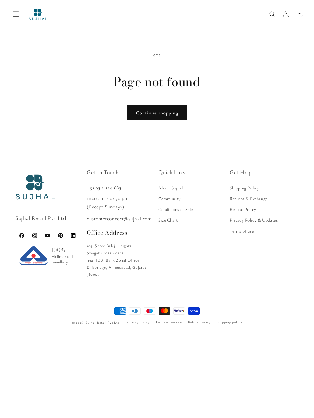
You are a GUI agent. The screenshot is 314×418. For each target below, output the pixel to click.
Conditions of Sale (175, 209)
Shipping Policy (244, 188)
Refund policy (199, 321)
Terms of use (242, 231)
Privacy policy (138, 321)
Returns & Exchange (249, 198)
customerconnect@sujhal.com (119, 218)
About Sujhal (170, 188)
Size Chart (168, 220)
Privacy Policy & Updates (254, 220)
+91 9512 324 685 (104, 187)
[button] (272, 14)
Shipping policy (229, 321)
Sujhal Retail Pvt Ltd (103, 322)
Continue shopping (157, 113)
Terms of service (168, 321)
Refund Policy (243, 209)
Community (169, 198)
